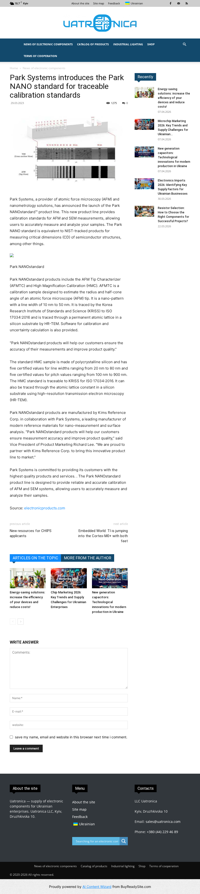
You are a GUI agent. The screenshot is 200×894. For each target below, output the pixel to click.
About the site (80, 3)
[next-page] (21, 621)
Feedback (114, 3)
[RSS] (186, 3)
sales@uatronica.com (163, 821)
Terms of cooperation (40, 56)
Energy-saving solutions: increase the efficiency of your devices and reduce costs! (174, 97)
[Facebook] (170, 3)
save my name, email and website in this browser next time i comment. (71, 737)
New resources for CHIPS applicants (30, 533)
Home (14, 68)
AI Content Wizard (96, 886)
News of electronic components (48, 44)
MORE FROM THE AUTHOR (87, 558)
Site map (98, 3)
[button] (184, 44)
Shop (151, 44)
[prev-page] (13, 621)
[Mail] (178, 3)
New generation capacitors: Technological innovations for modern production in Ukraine (109, 602)
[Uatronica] (100, 23)
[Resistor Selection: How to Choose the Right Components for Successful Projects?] (144, 211)
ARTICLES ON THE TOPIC (35, 558)
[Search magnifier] (124, 841)
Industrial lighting (128, 44)
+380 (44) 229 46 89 (162, 831)
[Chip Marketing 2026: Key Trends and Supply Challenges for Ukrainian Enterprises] (69, 578)
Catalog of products (93, 44)
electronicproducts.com (44, 508)
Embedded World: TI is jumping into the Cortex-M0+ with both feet (103, 536)
